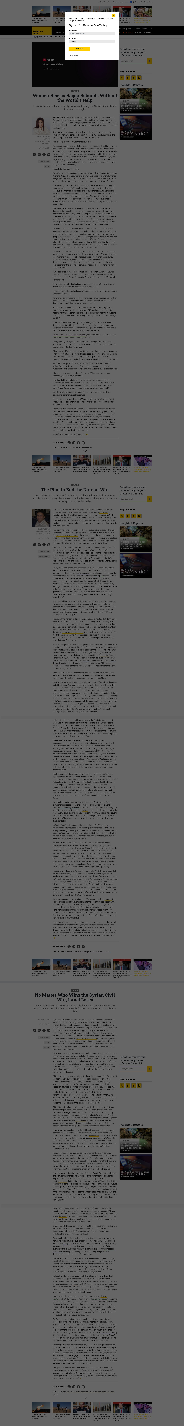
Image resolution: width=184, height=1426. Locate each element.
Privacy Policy (73, 55)
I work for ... (73, 38)
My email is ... (73, 30)
